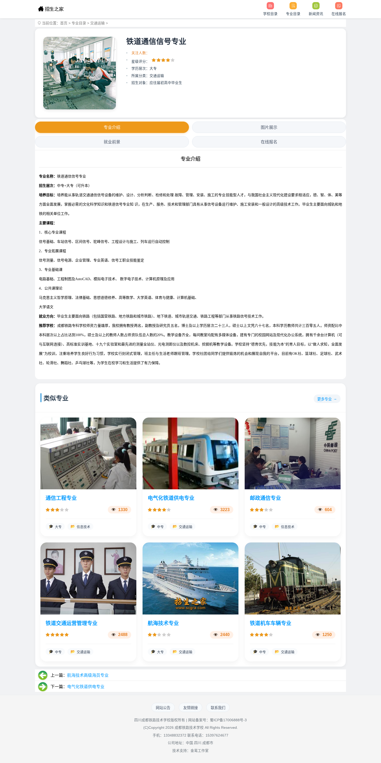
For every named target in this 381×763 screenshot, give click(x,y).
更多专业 (324, 399)
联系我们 (218, 708)
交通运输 (97, 23)
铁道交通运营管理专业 (71, 623)
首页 (63, 23)
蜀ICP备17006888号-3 (228, 720)
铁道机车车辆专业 (270, 623)
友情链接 (190, 708)
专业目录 (79, 23)
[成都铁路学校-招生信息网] (50, 9)
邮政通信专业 (265, 498)
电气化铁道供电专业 (171, 498)
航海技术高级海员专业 (88, 675)
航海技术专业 (163, 623)
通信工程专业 (61, 498)
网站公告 (163, 708)
